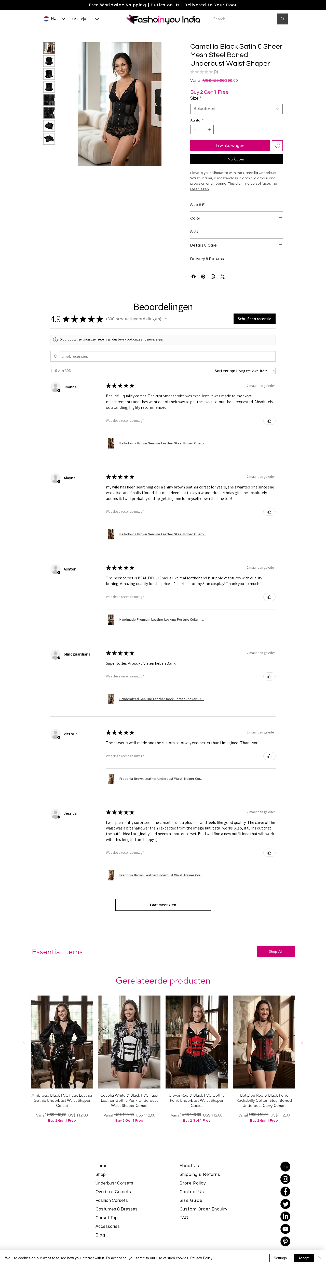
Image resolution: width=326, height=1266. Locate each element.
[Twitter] (285, 1212)
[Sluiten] (320, 1258)
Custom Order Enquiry (203, 1217)
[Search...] (282, 18)
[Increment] (210, 137)
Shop (101, 1182)
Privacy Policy (201, 1257)
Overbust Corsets (113, 1200)
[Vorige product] (23, 1050)
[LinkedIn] (285, 1225)
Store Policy (193, 1191)
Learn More (270, 101)
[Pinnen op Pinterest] (203, 285)
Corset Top (107, 1226)
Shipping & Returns (200, 1182)
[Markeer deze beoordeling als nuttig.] (269, 429)
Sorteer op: (225, 379)
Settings (280, 1257)
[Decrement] (194, 137)
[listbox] (85, 19)
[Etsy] (285, 1175)
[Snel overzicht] (62, 1050)
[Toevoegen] (277, 153)
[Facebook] (285, 1200)
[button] (85, 19)
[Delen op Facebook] (194, 285)
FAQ (184, 1226)
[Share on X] (223, 285)
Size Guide (191, 1208)
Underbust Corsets (114, 1191)
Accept (303, 1257)
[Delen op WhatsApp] (213, 285)
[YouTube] (285, 1237)
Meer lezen (199, 197)
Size (195, 106)
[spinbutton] (202, 137)
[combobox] (236, 117)
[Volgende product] (303, 1050)
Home (101, 1174)
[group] (163, 1074)
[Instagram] (285, 1187)
